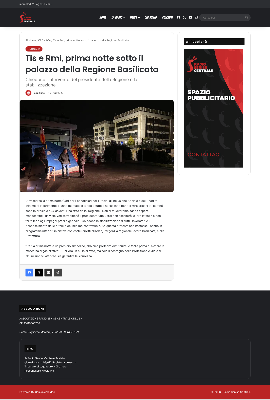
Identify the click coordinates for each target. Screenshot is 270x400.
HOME (103, 17)
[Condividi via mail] (48, 272)
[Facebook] (29, 272)
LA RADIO (117, 17)
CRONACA (44, 40)
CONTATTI (167, 17)
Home (32, 40)
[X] (39, 272)
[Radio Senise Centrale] (27, 17)
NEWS (133, 17)
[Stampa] (58, 272)
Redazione (39, 92)
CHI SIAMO (151, 17)
